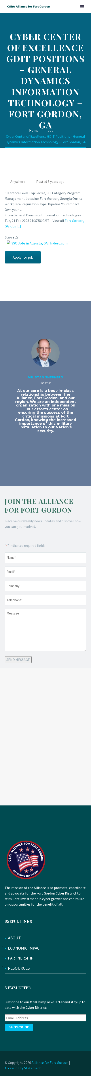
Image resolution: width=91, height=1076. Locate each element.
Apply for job (23, 257)
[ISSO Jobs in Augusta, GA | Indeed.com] (36, 243)
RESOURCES (19, 968)
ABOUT (14, 938)
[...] (19, 226)
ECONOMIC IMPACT (25, 948)
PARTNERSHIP (20, 958)
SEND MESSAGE (18, 659)
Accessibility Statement (23, 1068)
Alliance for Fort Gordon (50, 1062)
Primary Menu (82, 6)
